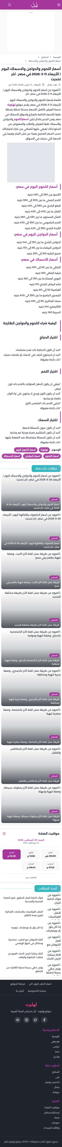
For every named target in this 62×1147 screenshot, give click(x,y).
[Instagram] (26, 1020)
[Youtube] (17, 1020)
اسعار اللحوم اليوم (26, 449)
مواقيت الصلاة (51, 1107)
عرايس (56, 1046)
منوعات (55, 1122)
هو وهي (55, 1041)
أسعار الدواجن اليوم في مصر (36, 234)
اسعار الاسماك (12, 456)
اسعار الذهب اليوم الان (40, 983)
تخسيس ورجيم (52, 1082)
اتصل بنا (20, 990)
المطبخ (55, 1072)
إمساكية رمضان (51, 1112)
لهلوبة (11, 104)
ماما (57, 1051)
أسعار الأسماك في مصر (40, 259)
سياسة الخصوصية (37, 990)
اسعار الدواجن (32, 456)
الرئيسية (55, 1036)
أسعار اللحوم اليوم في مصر (37, 187)
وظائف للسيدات (51, 1127)
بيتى (57, 1077)
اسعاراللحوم (21, 119)
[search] (9, 5)
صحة (56, 1117)
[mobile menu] (59, 5)
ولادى (56, 1056)
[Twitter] (35, 1020)
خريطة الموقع (17, 983)
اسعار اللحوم (52, 456)
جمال (56, 1087)
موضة (56, 1092)
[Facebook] (44, 1020)
